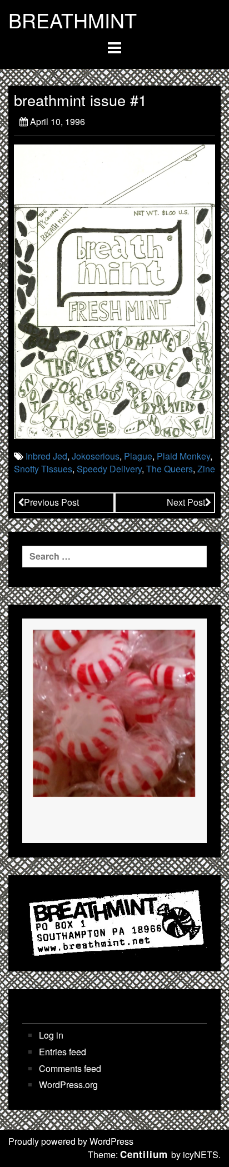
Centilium (144, 1154)
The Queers (169, 468)
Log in (51, 1035)
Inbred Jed (46, 456)
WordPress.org (68, 1085)
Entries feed (62, 1052)
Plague (138, 456)
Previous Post (51, 502)
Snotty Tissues (43, 468)
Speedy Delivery (109, 468)
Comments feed (70, 1069)
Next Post (186, 502)
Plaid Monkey (183, 456)
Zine (206, 468)
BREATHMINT (72, 20)
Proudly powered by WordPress (70, 1141)
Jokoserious (96, 456)
